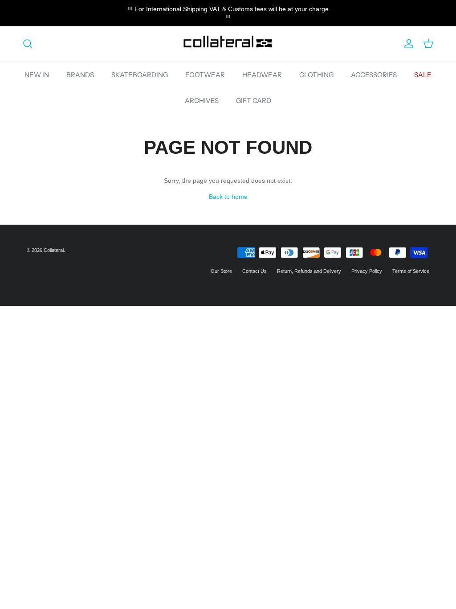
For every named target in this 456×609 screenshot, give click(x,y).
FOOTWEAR (205, 74)
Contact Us (254, 271)
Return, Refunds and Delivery (309, 271)
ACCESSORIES (374, 74)
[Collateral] (228, 44)
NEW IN (36, 74)
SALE (423, 74)
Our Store (221, 271)
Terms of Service (410, 271)
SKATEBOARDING (139, 74)
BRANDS (80, 74)
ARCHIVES (202, 100)
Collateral (54, 250)
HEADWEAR (262, 74)
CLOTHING (316, 74)
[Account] (407, 43)
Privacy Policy (366, 271)
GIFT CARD (253, 100)
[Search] (27, 43)
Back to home (228, 196)
